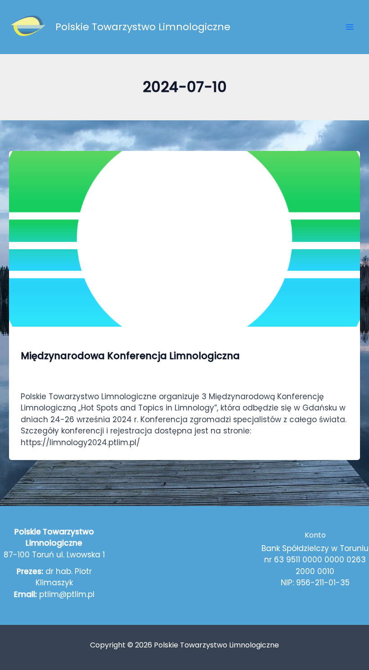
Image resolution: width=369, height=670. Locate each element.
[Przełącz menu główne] (350, 27)
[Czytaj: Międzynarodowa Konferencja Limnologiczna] (184, 237)
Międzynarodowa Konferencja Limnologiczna (130, 355)
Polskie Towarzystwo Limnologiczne (142, 27)
